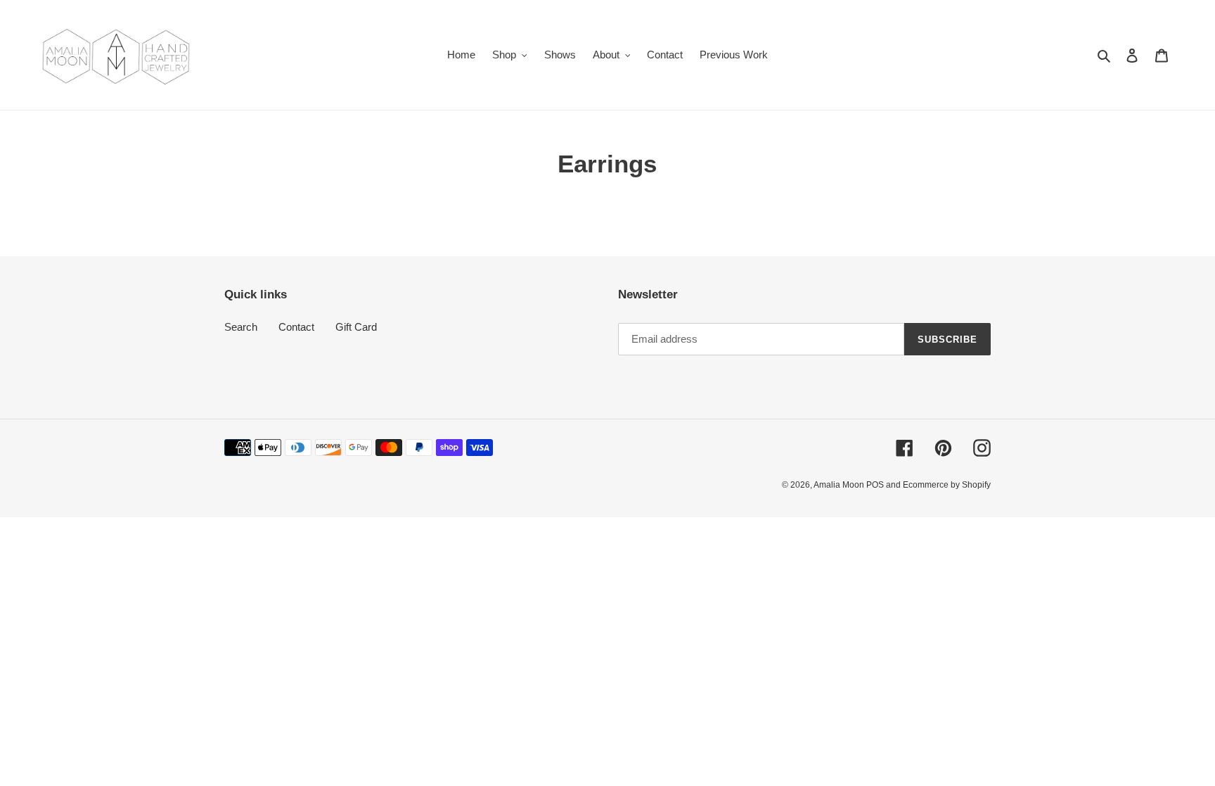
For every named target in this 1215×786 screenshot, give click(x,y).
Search (240, 327)
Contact (296, 327)
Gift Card (356, 327)
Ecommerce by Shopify (947, 485)
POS (875, 485)
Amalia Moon (840, 485)
